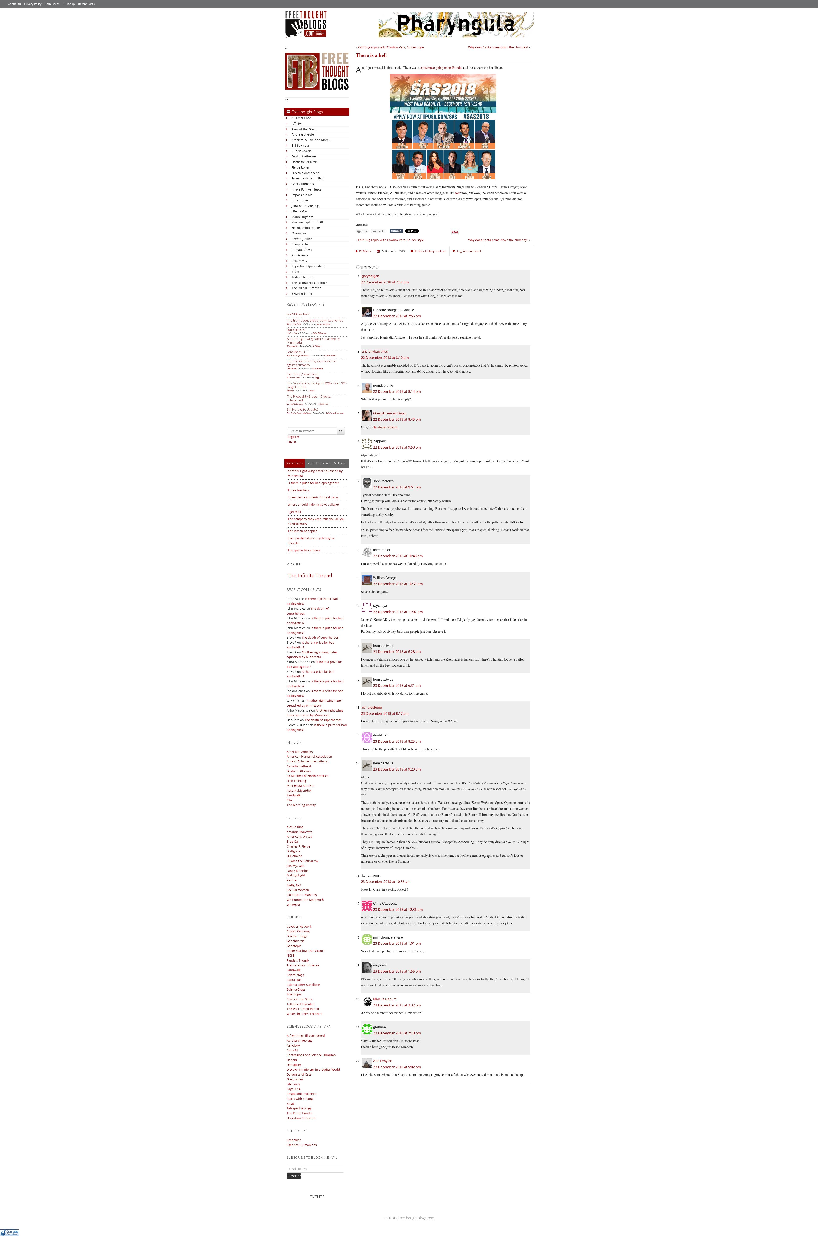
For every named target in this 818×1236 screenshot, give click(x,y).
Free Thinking (296, 781)
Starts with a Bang (300, 1099)
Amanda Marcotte (299, 832)
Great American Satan (389, 413)
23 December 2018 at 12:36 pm (398, 909)
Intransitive (300, 200)
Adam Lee (323, 403)
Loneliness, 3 (296, 352)
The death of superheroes (320, 637)
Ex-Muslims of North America (307, 776)
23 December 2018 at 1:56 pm (397, 971)
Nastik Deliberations (306, 228)
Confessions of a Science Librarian (311, 1055)
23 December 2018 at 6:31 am (397, 685)
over (458, 193)
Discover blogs (297, 936)
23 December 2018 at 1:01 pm (397, 943)
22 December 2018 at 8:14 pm (397, 391)
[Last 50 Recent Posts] (298, 313)
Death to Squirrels (305, 162)
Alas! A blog (295, 827)
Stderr (296, 272)
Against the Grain (304, 129)
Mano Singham (302, 217)
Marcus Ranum (384, 999)
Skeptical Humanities (302, 895)
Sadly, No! (294, 885)
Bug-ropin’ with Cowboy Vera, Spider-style (391, 47)
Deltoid (292, 1060)
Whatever (293, 904)
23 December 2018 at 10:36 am (385, 881)
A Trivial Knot (301, 118)
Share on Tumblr (396, 231)
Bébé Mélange (319, 333)
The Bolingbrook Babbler (309, 283)
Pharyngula (300, 244)
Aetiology (293, 1045)
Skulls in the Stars (299, 999)
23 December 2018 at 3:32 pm (397, 1005)
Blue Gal (293, 841)
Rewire (292, 880)
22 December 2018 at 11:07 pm (398, 611)
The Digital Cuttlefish (306, 288)
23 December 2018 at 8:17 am (385, 713)
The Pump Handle (299, 1113)
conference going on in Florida (440, 67)
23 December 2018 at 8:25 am (397, 741)
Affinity (297, 123)
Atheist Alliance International (307, 761)
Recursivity (299, 261)
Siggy (317, 377)
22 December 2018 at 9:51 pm (397, 487)
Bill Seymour (301, 145)
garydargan (370, 276)
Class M (292, 1050)
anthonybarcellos (375, 351)
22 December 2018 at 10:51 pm (398, 584)
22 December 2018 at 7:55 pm (397, 316)
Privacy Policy (33, 4)
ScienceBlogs (296, 989)
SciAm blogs (295, 975)
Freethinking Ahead (306, 173)
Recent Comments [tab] (318, 463)
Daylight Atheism (304, 156)
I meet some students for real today (313, 497)
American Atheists (300, 752)
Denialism (294, 1065)
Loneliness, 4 (296, 329)
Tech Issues (52, 4)
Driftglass (293, 851)
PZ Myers (317, 346)
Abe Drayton (382, 1061)
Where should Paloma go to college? (313, 504)
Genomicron (295, 941)
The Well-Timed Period (303, 1009)
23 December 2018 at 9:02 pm (397, 1067)
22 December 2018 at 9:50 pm (397, 447)
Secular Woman (298, 890)
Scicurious (294, 980)
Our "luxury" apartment (303, 374)
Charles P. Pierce (298, 846)
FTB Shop (69, 4)
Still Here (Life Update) (302, 409)
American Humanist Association (309, 756)
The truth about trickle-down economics (315, 320)
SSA (289, 800)
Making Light (296, 875)
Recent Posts (86, 4)
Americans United (299, 837)
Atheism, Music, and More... (311, 140)
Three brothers (298, 490)
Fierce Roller (300, 167)
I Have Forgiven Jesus (307, 189)
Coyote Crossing (298, 931)
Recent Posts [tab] (294, 463)
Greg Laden (295, 1079)
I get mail (294, 512)
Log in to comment (469, 251)
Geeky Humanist (303, 184)
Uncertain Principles (301, 1118)
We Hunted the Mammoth (305, 900)
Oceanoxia (299, 233)
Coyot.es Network (299, 926)
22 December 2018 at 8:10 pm (385, 357)
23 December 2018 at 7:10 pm (397, 1033)
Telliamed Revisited (301, 1004)
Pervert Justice (302, 239)
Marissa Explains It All (307, 222)
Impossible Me (302, 195)
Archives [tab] (339, 463)
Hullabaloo (294, 856)
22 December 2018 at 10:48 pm (398, 556)
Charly (312, 390)
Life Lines (293, 1084)
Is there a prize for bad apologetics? (313, 483)
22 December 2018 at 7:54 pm (385, 282)
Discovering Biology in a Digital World (313, 1069)
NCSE (290, 955)
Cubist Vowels (301, 151)
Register (293, 437)
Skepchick (294, 1140)
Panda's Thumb (298, 960)
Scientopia (294, 994)
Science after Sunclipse (303, 985)
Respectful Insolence (301, 1094)
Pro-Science (300, 255)
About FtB (14, 4)
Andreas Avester (303, 134)
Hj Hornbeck (330, 355)
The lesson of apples (302, 531)
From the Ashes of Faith (308, 178)
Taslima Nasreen (303, 277)
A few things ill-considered (306, 1036)
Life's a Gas (300, 211)
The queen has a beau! (304, 550)
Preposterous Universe (303, 965)
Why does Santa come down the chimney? (498, 47)
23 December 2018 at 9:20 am (397, 769)
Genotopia (294, 946)
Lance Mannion (298, 871)
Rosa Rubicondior (299, 790)
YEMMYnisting (302, 294)
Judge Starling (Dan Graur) (305, 951)
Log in (292, 442)
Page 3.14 (293, 1089)
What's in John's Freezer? (304, 1014)
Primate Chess (302, 250)
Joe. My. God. (296, 866)
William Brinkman (335, 413)
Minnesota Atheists (300, 786)
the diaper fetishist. (385, 427)
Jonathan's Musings (306, 206)
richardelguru (372, 707)
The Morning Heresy (301, 805)
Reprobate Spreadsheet (308, 266)
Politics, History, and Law (430, 251)
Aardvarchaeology (299, 1040)
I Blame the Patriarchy (302, 861)
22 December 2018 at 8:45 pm (397, 419)
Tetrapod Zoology (299, 1108)
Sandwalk (293, 795)
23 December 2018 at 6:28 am (397, 651)
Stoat (290, 1104)
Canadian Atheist (299, 766)
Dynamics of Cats (299, 1074)
